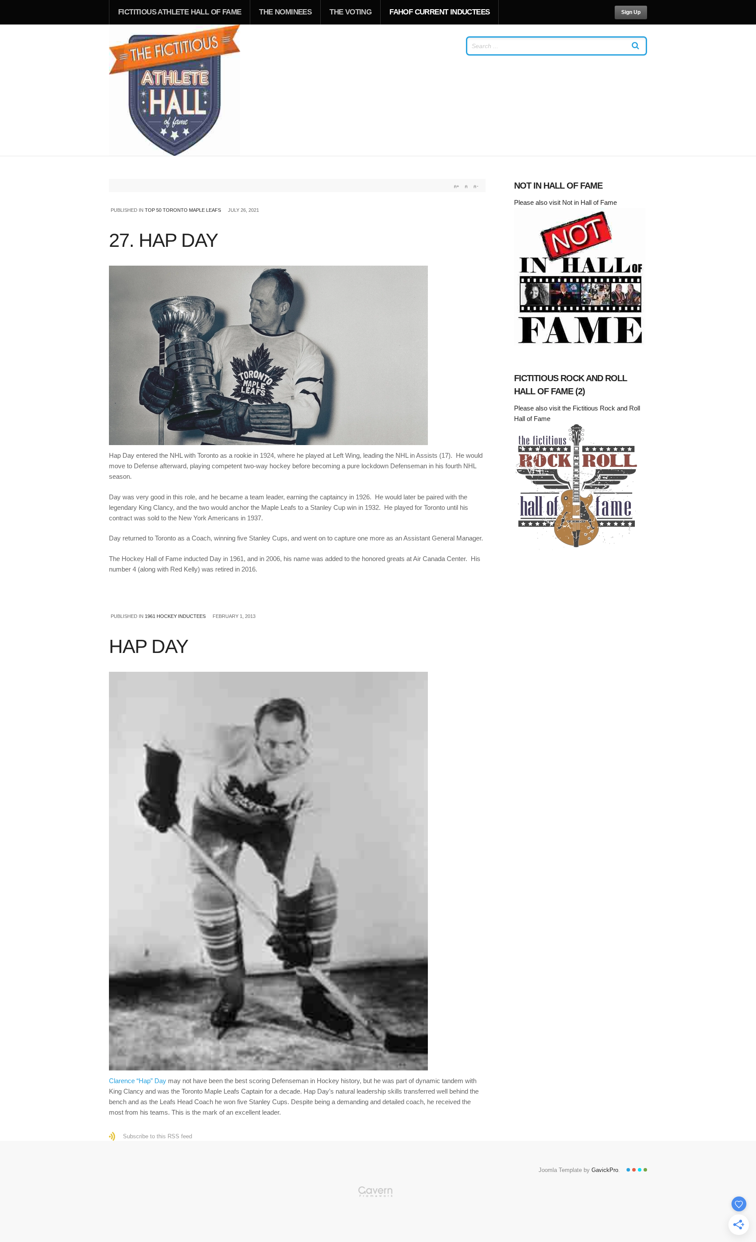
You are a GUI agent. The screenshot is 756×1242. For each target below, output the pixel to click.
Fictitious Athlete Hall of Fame (179, 12)
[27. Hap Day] (297, 355)
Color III (639, 1170)
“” (137, 1080)
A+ (456, 186)
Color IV (645, 1170)
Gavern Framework (378, 1214)
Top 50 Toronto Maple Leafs (183, 210)
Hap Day (148, 646)
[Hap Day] (297, 871)
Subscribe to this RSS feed (157, 1136)
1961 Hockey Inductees (175, 616)
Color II (634, 1170)
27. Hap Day (163, 240)
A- (475, 186)
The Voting (350, 12)
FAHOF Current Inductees (439, 12)
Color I (628, 1170)
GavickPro (605, 1170)
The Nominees (285, 12)
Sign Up (630, 12)
